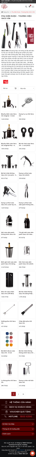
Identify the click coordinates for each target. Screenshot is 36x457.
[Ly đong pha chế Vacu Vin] (9, 368)
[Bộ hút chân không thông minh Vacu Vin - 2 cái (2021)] (26, 339)
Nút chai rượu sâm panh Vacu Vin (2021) (26, 263)
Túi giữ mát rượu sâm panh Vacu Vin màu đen (26, 234)
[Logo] (4, 6)
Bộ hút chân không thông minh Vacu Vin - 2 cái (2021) (26, 352)
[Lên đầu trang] (3, 453)
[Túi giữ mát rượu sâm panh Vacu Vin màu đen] (26, 220)
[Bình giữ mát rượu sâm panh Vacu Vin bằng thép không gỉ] (9, 250)
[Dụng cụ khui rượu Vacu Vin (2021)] (26, 161)
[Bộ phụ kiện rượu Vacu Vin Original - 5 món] (9, 102)
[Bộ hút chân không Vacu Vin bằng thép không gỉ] (26, 279)
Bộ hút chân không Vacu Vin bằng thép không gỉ (25, 293)
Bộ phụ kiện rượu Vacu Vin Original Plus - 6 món (9, 145)
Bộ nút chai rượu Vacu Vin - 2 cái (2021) (26, 144)
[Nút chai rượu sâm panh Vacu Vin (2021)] (26, 250)
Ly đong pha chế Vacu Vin (9, 381)
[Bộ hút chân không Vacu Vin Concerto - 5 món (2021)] (9, 161)
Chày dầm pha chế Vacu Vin (25, 322)
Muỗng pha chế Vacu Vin (8, 322)
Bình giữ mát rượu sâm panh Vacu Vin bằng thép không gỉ (9, 263)
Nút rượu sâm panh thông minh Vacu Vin (8, 233)
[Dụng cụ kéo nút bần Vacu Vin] (26, 368)
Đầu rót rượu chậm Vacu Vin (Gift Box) (7, 292)
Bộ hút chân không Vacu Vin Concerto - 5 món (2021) (8, 174)
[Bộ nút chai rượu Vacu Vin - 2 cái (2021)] (26, 131)
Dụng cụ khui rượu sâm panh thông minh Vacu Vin (26, 204)
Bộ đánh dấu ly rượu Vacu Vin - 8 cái (8, 352)
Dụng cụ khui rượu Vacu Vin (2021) (25, 174)
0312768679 (21, 450)
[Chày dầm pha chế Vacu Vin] (26, 309)
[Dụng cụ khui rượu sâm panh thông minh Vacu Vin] (26, 191)
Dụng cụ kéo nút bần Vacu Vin (26, 381)
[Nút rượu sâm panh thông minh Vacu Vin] (9, 220)
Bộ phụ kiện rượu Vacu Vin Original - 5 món (9, 115)
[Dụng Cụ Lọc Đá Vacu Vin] (26, 102)
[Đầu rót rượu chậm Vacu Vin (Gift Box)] (9, 279)
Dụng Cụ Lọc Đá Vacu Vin (26, 115)
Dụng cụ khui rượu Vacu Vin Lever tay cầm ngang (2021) (9, 204)
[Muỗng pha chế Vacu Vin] (9, 309)
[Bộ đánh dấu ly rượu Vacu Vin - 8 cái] (9, 339)
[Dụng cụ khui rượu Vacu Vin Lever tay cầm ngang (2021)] (9, 191)
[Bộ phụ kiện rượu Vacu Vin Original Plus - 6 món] (9, 131)
